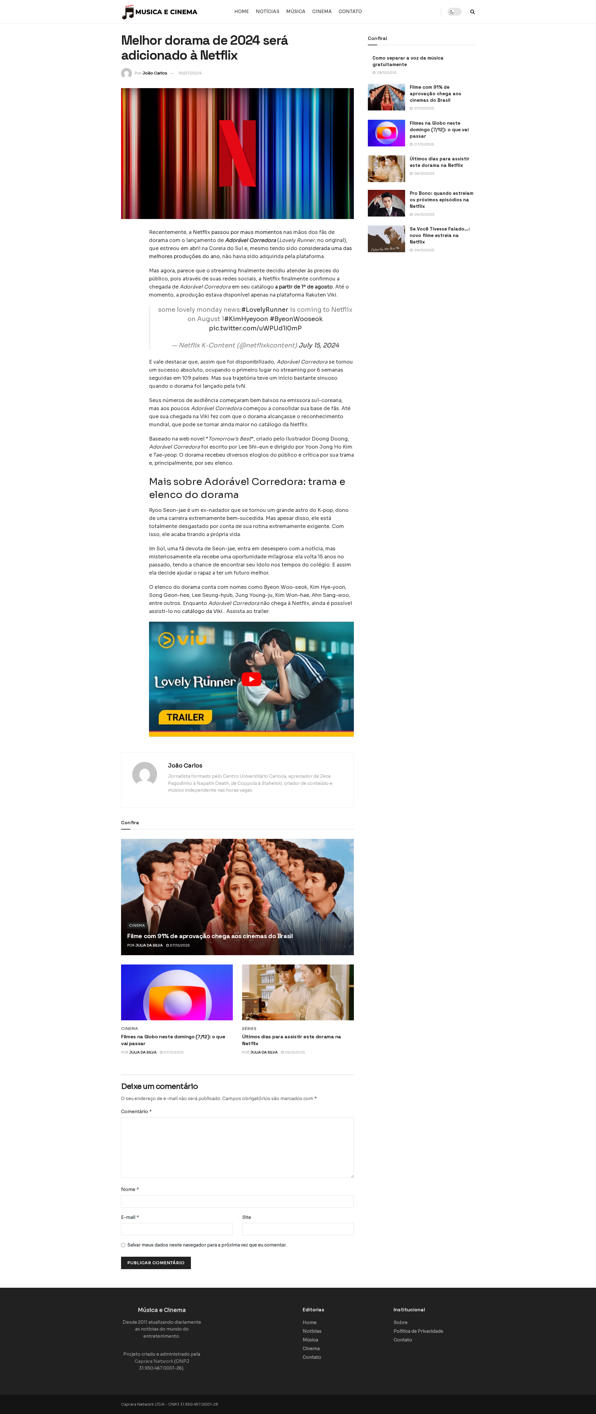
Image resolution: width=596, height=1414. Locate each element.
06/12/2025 (294, 1052)
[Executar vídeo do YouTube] (251, 679)
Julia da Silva (149, 945)
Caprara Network (154, 1361)
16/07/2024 (190, 73)
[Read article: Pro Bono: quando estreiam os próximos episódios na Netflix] (386, 203)
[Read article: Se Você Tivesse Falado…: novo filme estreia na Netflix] (386, 239)
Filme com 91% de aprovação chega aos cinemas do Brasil (210, 936)
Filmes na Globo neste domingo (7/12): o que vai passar (439, 129)
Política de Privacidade (418, 1331)
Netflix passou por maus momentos (237, 232)
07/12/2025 (179, 945)
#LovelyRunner (264, 310)
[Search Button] (472, 11)
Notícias (267, 11)
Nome (130, 1189)
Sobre (401, 1322)
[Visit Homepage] (160, 12)
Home (241, 11)
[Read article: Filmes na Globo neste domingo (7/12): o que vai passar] (177, 992)
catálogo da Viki (202, 611)
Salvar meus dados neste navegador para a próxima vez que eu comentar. (207, 1245)
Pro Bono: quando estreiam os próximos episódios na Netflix (441, 199)
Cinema (322, 11)
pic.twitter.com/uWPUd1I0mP (255, 328)
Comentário (136, 1111)
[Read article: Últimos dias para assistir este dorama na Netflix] (298, 992)
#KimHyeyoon (246, 319)
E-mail (130, 1217)
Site (246, 1217)
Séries (249, 1029)
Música (295, 11)
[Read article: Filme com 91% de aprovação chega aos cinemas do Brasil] (237, 897)
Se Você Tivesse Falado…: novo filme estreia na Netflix (440, 235)
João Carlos (154, 73)
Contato (350, 11)
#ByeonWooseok (296, 319)
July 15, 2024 (319, 345)
